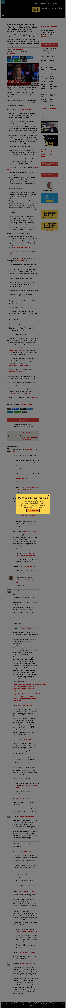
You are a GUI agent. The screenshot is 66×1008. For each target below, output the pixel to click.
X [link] (48, 496)
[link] (33, 496)
